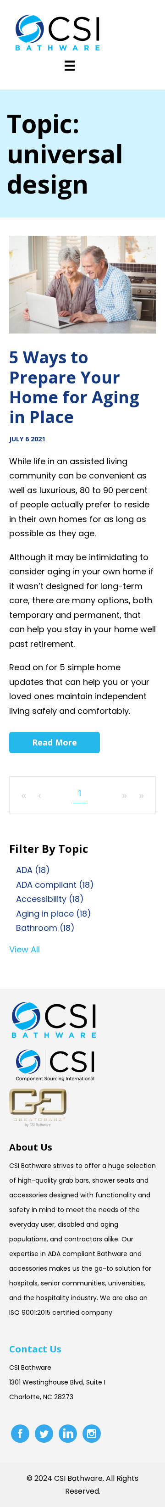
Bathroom (45, 928)
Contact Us (35, 1349)
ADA (33, 870)
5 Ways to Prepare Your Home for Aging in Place (74, 387)
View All (24, 949)
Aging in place (53, 913)
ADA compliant (55, 884)
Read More (54, 742)
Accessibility (50, 899)
